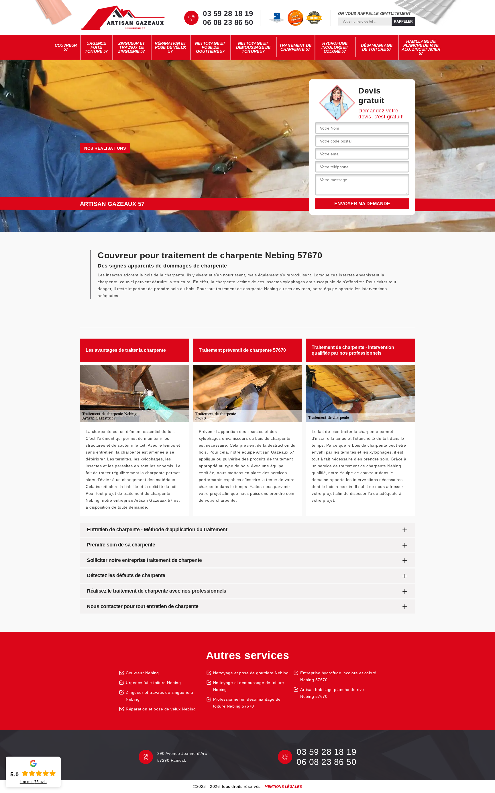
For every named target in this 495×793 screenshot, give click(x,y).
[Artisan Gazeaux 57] (123, 18)
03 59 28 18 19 (228, 13)
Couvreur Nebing (142, 673)
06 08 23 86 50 (228, 22)
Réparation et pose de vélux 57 (170, 47)
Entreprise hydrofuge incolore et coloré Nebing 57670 (338, 676)
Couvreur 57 (66, 47)
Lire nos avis (33, 782)
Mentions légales (283, 787)
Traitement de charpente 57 (295, 47)
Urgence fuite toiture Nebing (153, 682)
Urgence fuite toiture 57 (96, 47)
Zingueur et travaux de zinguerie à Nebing (159, 696)
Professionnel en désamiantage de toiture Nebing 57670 (247, 702)
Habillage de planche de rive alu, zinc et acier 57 (421, 47)
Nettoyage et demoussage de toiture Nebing (248, 686)
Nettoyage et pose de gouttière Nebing (251, 673)
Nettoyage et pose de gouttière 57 (210, 47)
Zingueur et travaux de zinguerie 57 (131, 47)
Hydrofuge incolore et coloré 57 (334, 47)
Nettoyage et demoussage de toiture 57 (253, 47)
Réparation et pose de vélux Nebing (161, 709)
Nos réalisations (105, 148)
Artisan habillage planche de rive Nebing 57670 (332, 693)
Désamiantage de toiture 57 (376, 47)
